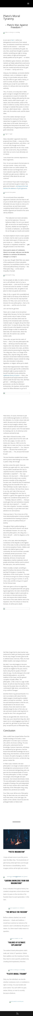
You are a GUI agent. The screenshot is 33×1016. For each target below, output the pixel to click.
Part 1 (13, 40)
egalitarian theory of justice (11, 375)
